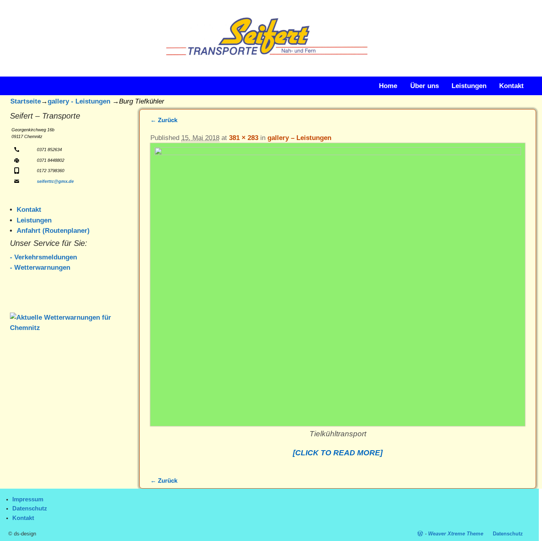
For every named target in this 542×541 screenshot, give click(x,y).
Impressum (27, 499)
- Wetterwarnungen (40, 267)
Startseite (25, 101)
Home (388, 86)
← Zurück (163, 120)
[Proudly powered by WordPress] (420, 534)
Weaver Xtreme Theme (455, 534)
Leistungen (469, 86)
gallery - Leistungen (79, 101)
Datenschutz (29, 508)
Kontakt (511, 86)
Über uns (424, 86)
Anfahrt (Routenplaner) (53, 230)
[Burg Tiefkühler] (337, 284)
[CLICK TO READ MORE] (337, 453)
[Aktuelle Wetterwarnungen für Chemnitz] (67, 328)
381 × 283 (243, 138)
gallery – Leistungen (299, 138)
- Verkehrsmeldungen (43, 257)
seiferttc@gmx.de (55, 181)
